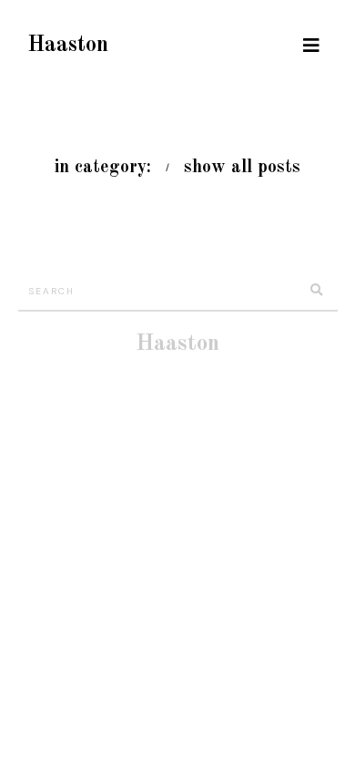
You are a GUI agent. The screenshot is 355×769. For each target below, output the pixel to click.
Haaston (67, 45)
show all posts (242, 168)
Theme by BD (198, 371)
